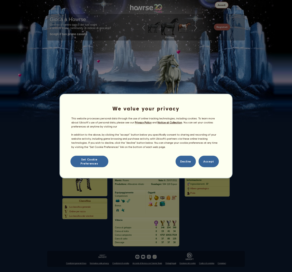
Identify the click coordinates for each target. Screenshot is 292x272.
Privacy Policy (143, 122)
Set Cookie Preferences (89, 161)
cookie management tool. (133, 126)
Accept (208, 161)
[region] (146, 136)
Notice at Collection (169, 122)
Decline (185, 161)
